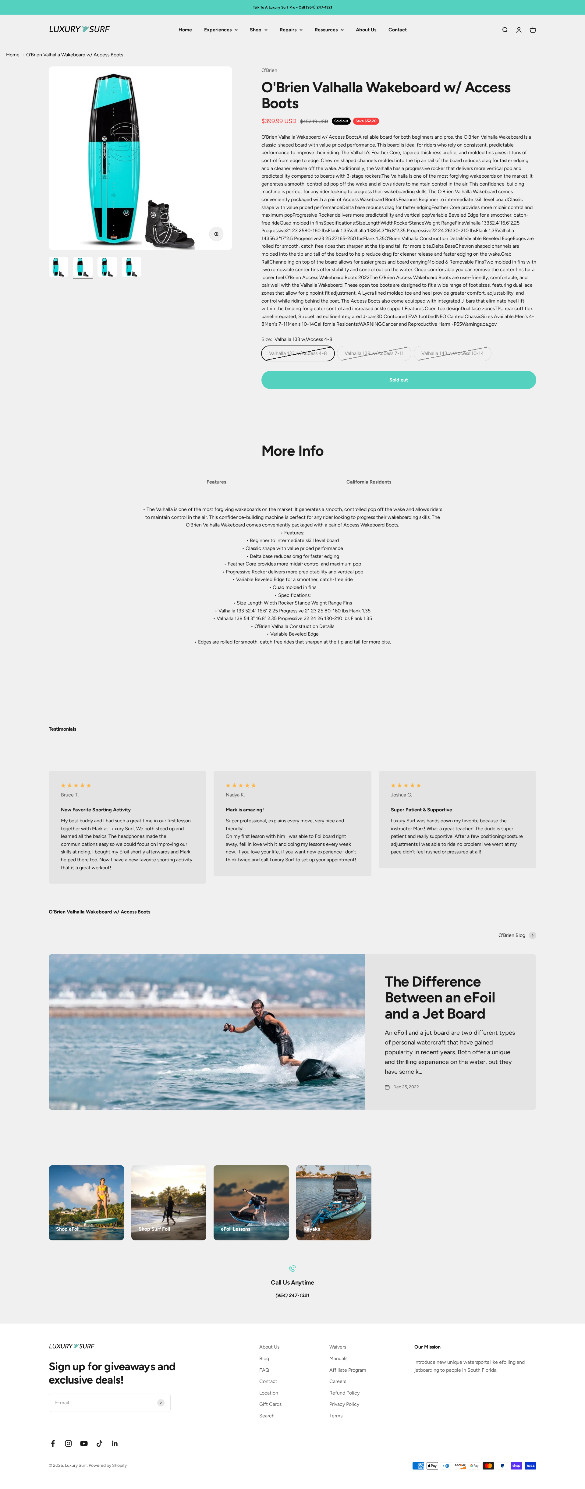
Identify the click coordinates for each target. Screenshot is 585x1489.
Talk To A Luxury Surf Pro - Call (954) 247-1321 (292, 7)
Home (185, 30)
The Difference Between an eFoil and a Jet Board (440, 998)
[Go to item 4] (131, 267)
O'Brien (269, 70)
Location (268, 1393)
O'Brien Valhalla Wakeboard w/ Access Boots (74, 55)
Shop (255, 30)
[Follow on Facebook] (53, 1443)
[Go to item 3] (107, 267)
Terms (335, 1416)
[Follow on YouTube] (84, 1443)
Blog (264, 1358)
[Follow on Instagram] (68, 1443)
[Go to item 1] (58, 267)
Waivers (337, 1347)
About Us (366, 30)
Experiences (218, 30)
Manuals (338, 1358)
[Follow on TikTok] (99, 1443)
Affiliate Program (347, 1370)
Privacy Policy (344, 1404)
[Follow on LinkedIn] (115, 1443)
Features (216, 482)
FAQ (264, 1370)
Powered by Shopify (108, 1465)
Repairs (288, 30)
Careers (337, 1381)
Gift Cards (270, 1404)
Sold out (398, 380)
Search (267, 1416)
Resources (326, 30)
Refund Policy (344, 1393)
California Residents (368, 482)
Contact (397, 30)
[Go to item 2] (83, 267)
